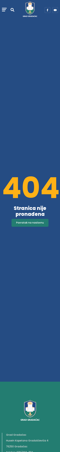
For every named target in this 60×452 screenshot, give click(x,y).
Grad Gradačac (16, 434)
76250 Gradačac (16, 446)
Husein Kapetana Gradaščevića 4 (27, 440)
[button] (4, 10)
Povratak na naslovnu (30, 222)
